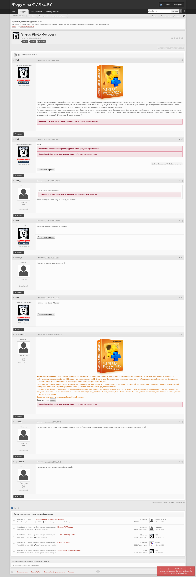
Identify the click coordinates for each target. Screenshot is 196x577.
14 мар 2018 (159, 529)
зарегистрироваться (27, 26)
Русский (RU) (36, 572)
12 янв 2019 (159, 537)
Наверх (19, 134)
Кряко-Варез (21, 519)
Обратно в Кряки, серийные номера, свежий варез (168, 502)
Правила (154, 16)
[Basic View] (18, 55)
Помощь (71, 572)
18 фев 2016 (159, 522)
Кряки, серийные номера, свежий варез (41, 527)
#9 (180, 462)
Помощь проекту (52, 11)
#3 (180, 181)
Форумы (23, 11)
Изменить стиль (22, 572)
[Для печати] (15, 508)
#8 (180, 422)
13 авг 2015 (159, 553)
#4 (180, 221)
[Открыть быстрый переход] (184, 16)
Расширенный (184, 11)
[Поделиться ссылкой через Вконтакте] (12, 508)
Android (30, 519)
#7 (180, 334)
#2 (180, 139)
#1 (180, 60)
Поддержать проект (46, 170)
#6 (180, 297)
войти (14, 26)
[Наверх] (98, 571)
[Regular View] (15, 55)
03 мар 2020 (159, 545)
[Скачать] (19, 508)
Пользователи (36, 11)
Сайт (13, 11)
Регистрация (178, 4)
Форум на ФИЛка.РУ (32, 4)
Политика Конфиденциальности (54, 572)
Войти (168, 4)
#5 (180, 257)
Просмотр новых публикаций (170, 16)
